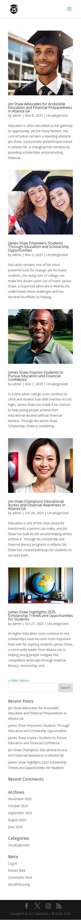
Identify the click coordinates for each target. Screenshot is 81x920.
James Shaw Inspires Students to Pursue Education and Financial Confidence (35, 376)
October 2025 (18, 806)
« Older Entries (18, 680)
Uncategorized (57, 115)
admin (16, 115)
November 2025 (20, 799)
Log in (12, 863)
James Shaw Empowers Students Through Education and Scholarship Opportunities (38, 247)
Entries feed (16, 870)
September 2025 (20, 813)
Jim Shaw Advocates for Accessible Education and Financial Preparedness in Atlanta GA (40, 107)
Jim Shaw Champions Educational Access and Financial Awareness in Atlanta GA (36, 505)
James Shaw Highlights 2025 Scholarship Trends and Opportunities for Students (40, 616)
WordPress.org (19, 884)
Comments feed (20, 877)
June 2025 (15, 827)
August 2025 (17, 820)
